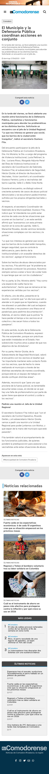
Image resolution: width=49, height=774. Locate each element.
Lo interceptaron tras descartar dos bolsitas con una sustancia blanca (24, 651)
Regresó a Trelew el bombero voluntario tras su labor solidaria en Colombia (24, 567)
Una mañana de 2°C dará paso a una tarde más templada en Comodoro (24, 726)
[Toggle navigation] (5, 11)
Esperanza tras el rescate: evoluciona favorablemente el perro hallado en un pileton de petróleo (25, 673)
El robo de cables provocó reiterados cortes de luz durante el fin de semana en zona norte (25, 629)
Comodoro (7, 21)
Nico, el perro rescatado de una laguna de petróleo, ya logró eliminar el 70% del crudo (23, 641)
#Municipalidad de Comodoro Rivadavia (19, 460)
